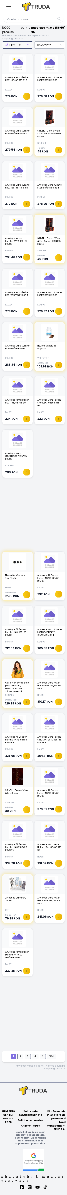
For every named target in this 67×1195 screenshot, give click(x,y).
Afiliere (26, 1125)
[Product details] (26, 96)
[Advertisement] (33, 516)
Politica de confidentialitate (30, 1113)
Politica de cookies (30, 1120)
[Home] (36, 7)
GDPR (36, 1125)
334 (51, 1056)
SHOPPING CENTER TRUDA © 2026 (8, 1117)
